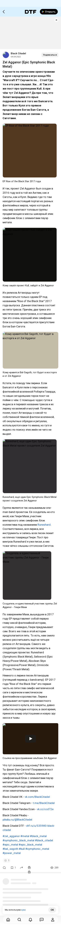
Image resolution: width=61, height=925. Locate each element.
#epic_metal (10, 844)
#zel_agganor (11, 836)
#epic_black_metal (30, 844)
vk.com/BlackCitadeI (37, 796)
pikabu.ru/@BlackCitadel (17, 819)
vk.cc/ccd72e (45, 809)
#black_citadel (44, 840)
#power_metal (12, 853)
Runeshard (44, 524)
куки (23, 910)
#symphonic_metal (37, 848)
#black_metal (38, 836)
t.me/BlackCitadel (44, 803)
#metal (24, 836)
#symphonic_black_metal (18, 840)
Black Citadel (18, 53)
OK (52, 909)
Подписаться (50, 55)
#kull (22, 848)
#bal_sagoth (10, 848)
